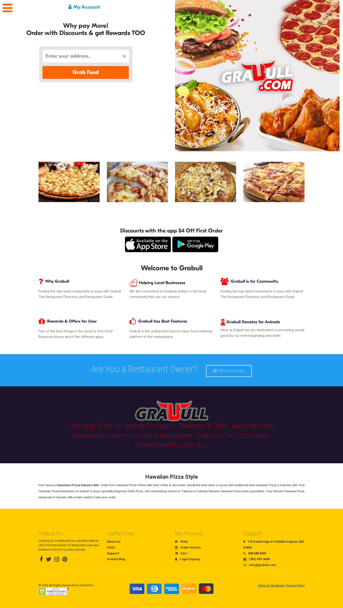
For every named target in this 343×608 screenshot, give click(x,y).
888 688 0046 (257, 553)
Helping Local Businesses (161, 282)
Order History (190, 547)
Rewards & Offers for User (72, 321)
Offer (183, 541)
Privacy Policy (295, 585)
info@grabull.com (262, 565)
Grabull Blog (116, 559)
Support (113, 553)
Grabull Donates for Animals (252, 322)
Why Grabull (57, 281)
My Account (86, 7)
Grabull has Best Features (162, 321)
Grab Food (86, 72)
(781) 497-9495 (259, 559)
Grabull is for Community (254, 281)
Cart (183, 553)
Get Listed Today (230, 371)
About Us (113, 541)
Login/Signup (189, 559)
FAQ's (111, 547)
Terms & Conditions (271, 585)
